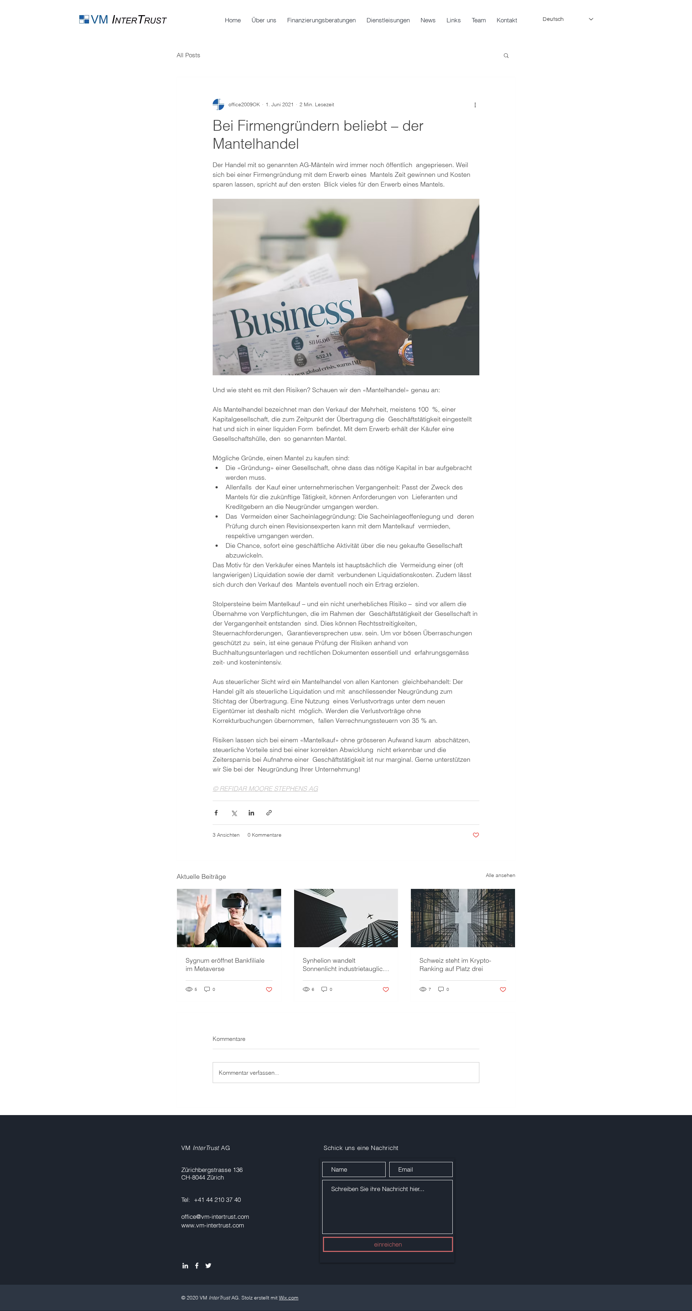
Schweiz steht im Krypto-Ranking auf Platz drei (455, 964)
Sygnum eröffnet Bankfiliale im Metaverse (225, 964)
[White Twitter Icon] (208, 1266)
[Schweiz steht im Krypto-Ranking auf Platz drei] (463, 918)
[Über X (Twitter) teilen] (233, 812)
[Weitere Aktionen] (475, 104)
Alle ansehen (500, 875)
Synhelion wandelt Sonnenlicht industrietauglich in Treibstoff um (344, 964)
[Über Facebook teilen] (216, 812)
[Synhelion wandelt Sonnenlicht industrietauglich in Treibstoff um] (346, 918)
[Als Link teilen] (269, 812)
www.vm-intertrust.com (212, 1225)
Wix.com (288, 1297)
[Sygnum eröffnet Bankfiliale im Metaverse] (229, 918)
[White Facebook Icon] (197, 1266)
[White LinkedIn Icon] (185, 1266)
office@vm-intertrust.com (215, 1216)
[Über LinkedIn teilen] (251, 812)
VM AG (205, 1147)
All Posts (188, 55)
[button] (506, 55)
